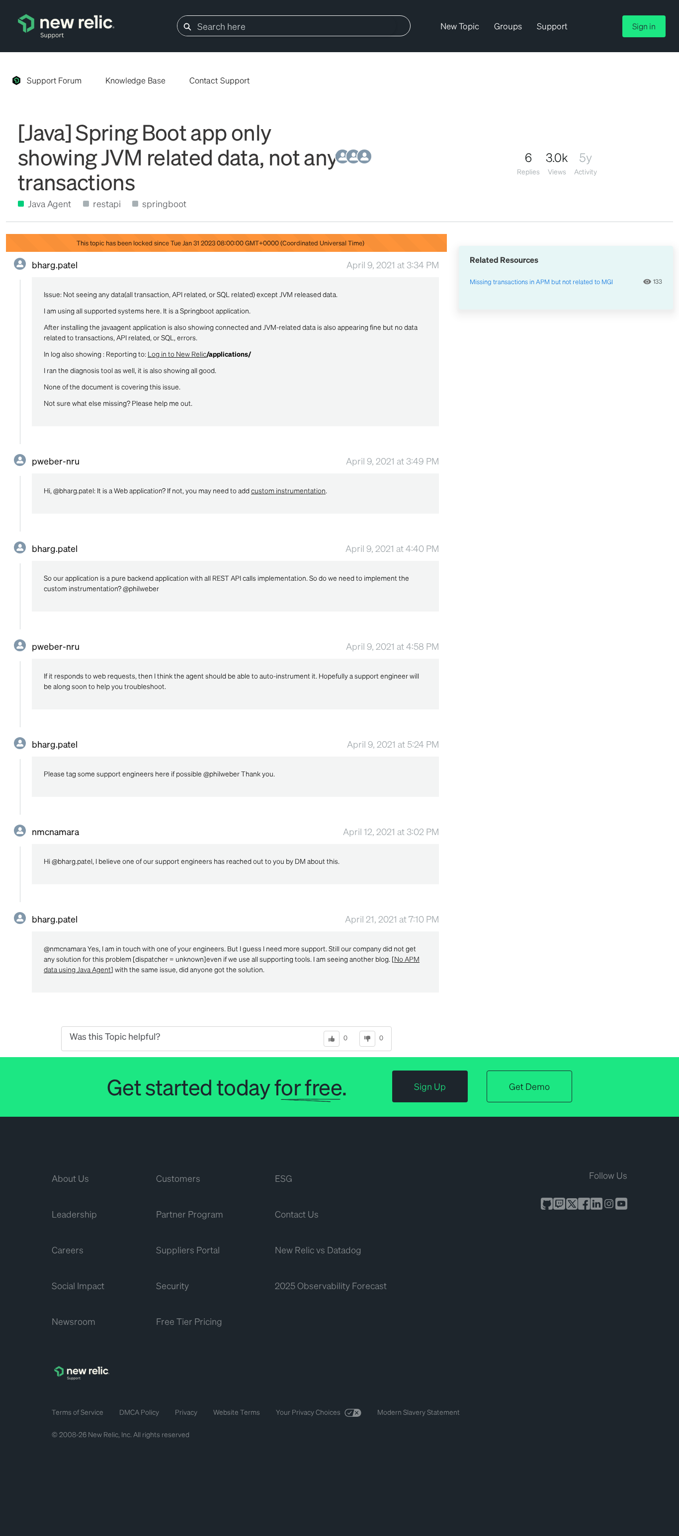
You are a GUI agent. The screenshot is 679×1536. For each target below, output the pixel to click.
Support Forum (54, 80)
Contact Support (219, 80)
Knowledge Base (135, 80)
